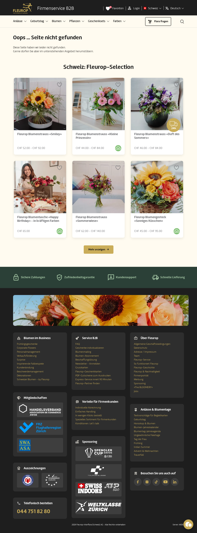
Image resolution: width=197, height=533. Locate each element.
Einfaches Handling (85, 411)
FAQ (77, 344)
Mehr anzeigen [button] (96, 249)
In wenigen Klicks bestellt (88, 415)
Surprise (21, 359)
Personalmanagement (28, 351)
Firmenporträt (141, 375)
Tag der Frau (140, 439)
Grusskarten (81, 367)
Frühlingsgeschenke (27, 344)
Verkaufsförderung (26, 355)
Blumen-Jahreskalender (146, 427)
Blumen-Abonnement (87, 355)
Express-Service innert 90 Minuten (93, 379)
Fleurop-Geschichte (144, 367)
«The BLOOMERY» (143, 387)
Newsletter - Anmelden (87, 363)
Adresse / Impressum (145, 351)
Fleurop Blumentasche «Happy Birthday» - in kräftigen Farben (38, 219)
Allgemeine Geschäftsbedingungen (152, 344)
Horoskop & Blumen (144, 423)
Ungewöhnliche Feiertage (147, 435)
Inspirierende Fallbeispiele (30, 363)
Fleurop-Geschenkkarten (88, 371)
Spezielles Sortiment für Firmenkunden (95, 419)
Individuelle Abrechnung (88, 407)
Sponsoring (140, 383)
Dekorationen (24, 375)
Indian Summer (142, 447)
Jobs (136, 391)
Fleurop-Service (142, 359)
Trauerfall (139, 455)
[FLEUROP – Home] (22, 8)
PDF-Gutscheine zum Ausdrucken (93, 375)
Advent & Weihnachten (146, 451)
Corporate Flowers (26, 347)
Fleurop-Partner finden (87, 383)
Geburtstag (140, 419)
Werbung (138, 379)
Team (137, 355)
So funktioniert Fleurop (146, 363)
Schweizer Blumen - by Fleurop (33, 379)
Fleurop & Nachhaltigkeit (147, 371)
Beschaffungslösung (86, 359)
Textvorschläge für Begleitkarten (151, 415)
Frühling (138, 443)
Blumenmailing (83, 351)
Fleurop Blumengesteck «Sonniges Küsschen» (150, 219)
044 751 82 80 (33, 511)
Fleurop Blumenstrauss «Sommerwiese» (91, 219)
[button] (19, 21)
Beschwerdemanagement (30, 371)
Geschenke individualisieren (89, 347)
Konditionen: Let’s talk (87, 423)
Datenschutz (140, 347)
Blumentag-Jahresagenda (147, 431)
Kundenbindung (25, 367)
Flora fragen (161, 21)
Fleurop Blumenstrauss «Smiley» (39, 134)
